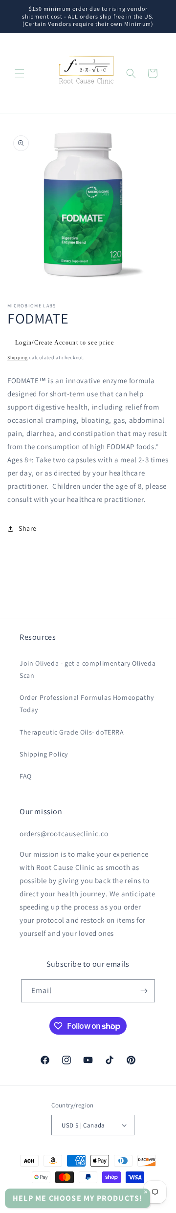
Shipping (17, 357)
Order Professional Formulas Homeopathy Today (87, 703)
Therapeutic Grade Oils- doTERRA (72, 732)
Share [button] (28, 528)
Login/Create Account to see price (64, 342)
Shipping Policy (44, 754)
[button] (19, 73)
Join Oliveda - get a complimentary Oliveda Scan (87, 669)
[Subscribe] (143, 990)
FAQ (26, 776)
